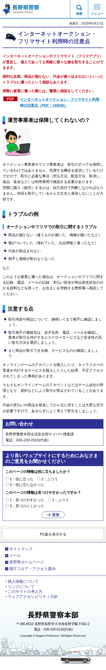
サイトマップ (20, 549)
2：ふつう (49, 479)
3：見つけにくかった (27, 506)
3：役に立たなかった (27, 485)
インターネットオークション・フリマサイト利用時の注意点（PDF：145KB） (59, 102)
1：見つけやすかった (27, 500)
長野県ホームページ (26, 562)
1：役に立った (21, 479)
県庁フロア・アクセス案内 (32, 569)
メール (15, 555)
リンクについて (21, 587)
